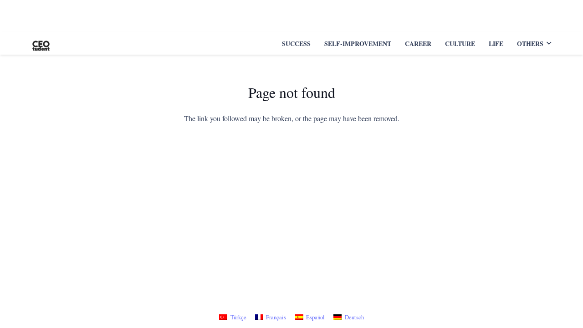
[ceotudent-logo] (41, 43)
